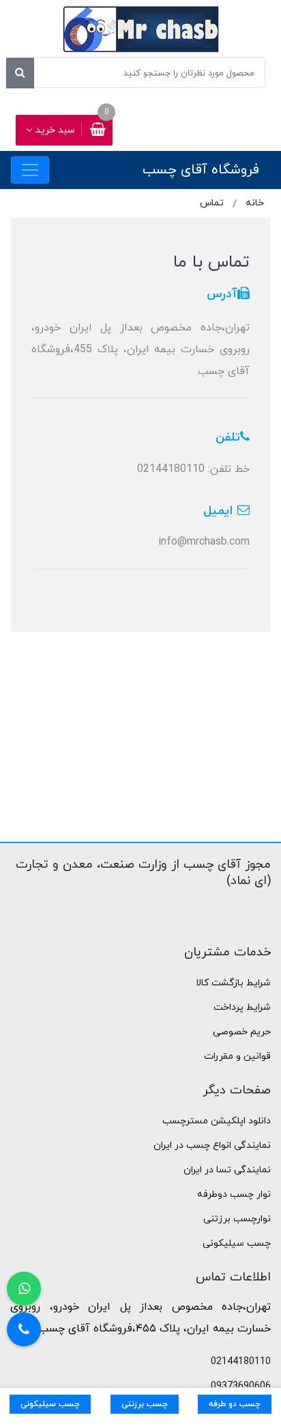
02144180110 (241, 1361)
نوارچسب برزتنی (237, 1218)
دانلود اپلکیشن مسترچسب (216, 1121)
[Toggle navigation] (30, 170)
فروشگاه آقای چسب (201, 170)
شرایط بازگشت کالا (233, 982)
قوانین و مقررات (237, 1056)
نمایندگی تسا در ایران (227, 1169)
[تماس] (24, 1329)
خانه (255, 203)
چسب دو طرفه (235, 1404)
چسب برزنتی (144, 1404)
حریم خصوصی (242, 1031)
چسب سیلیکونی (237, 1243)
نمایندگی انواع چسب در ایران (212, 1145)
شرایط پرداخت (242, 1007)
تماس (212, 203)
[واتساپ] (24, 1289)
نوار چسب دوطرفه (234, 1194)
